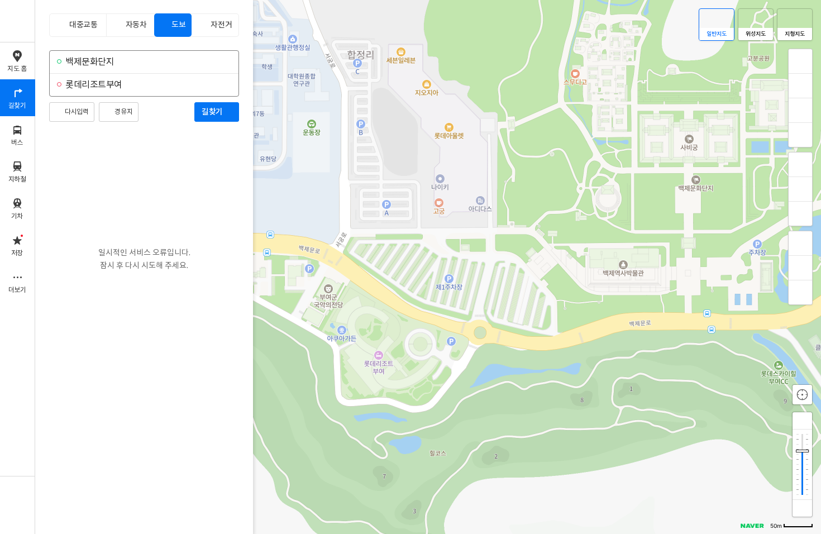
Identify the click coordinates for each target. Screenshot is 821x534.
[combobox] (142, 62)
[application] (428, 267)
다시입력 (76, 112)
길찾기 (212, 112)
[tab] (77, 25)
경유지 (123, 112)
